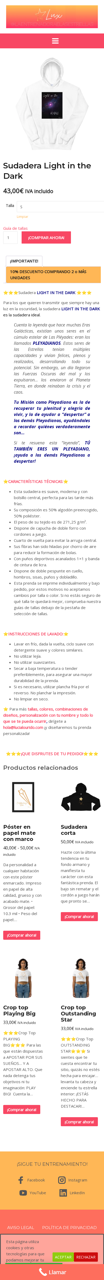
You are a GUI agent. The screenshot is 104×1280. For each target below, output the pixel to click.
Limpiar (22, 216)
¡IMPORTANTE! (24, 260)
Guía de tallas (15, 228)
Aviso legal (20, 1227)
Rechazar (85, 1257)
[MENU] (52, 40)
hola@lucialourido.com (23, 727)
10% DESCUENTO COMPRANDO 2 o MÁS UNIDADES (48, 274)
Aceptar (63, 1257)
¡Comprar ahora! (46, 237)
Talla (10, 205)
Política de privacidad (69, 1227)
